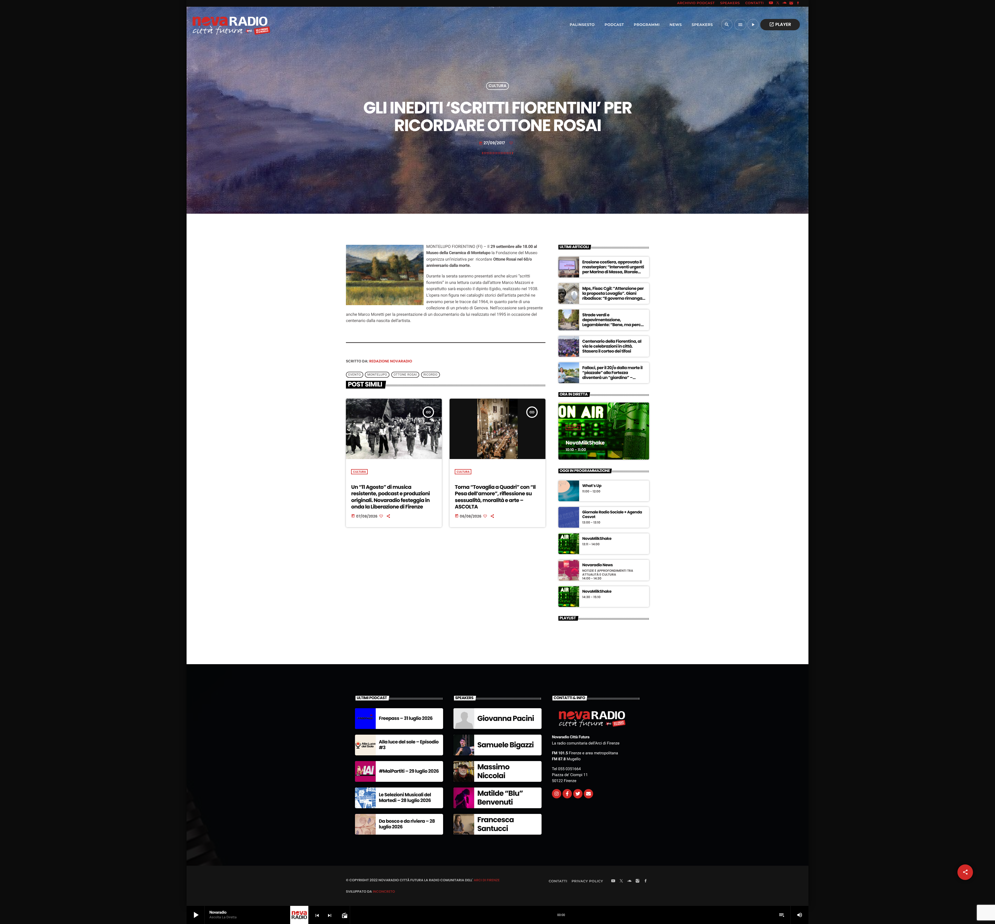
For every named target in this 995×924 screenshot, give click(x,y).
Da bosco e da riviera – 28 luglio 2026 (407, 824)
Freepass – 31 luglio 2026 (405, 718)
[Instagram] (791, 3)
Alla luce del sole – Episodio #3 (409, 745)
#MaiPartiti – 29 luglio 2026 (409, 771)
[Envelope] (588, 793)
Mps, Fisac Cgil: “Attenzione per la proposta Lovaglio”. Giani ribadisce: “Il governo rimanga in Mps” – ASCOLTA (613, 295)
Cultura (497, 86)
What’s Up (591, 486)
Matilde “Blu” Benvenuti (500, 797)
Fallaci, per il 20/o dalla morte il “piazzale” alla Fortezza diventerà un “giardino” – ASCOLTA (612, 375)
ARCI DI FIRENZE (487, 880)
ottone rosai (405, 375)
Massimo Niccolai (493, 771)
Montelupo (377, 375)
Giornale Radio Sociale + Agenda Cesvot (612, 514)
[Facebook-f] (567, 793)
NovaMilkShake (585, 442)
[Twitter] (577, 793)
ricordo (430, 375)
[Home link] (220, 24)
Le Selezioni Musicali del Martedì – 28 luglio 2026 (405, 798)
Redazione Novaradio (390, 361)
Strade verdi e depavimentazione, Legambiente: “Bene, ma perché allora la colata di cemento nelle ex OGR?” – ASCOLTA (614, 325)
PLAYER (780, 24)
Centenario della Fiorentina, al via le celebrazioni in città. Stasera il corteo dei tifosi (611, 346)
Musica (573, 427)
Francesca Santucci (495, 824)
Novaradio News (597, 565)
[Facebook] (798, 3)
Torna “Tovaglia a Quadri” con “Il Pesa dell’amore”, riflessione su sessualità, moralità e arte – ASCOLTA (495, 496)
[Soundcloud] (785, 3)
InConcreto (384, 891)
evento (354, 375)
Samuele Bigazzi (505, 745)
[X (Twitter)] (778, 3)
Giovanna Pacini (505, 718)
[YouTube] (771, 3)
